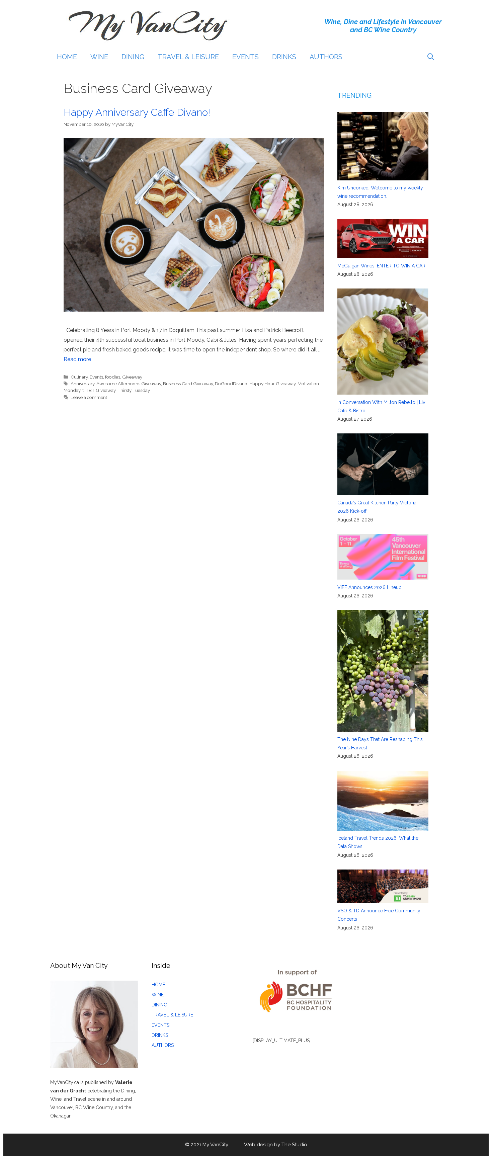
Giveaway (132, 377)
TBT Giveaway (100, 390)
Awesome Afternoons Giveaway (128, 383)
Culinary (79, 377)
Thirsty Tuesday (133, 390)
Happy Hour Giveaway (272, 383)
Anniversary (82, 383)
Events (96, 377)
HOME (67, 57)
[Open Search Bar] (431, 57)
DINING (132, 57)
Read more (77, 359)
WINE (99, 57)
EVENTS (245, 57)
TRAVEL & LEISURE (188, 57)
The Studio (294, 1145)
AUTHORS (326, 57)
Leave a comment (89, 397)
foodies (112, 377)
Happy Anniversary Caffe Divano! (138, 112)
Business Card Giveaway (188, 383)
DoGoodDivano (231, 383)
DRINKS (284, 57)
